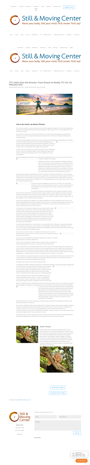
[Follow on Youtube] (22, 438)
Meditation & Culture (59, 34)
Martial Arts (34, 34)
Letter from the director (30, 87)
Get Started (13, 6)
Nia (41, 34)
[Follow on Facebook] (17, 438)
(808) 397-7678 (19, 425)
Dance (27, 34)
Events (43, 6)
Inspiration (35, 6)
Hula (11, 34)
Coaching (76, 34)
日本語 (36, 8)
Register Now (69, 7)
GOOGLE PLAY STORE (58, 393)
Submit (77, 433)
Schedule (21, 6)
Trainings (48, 6)
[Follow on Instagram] (20, 438)
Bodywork (69, 34)
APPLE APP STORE (57, 387)
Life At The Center (41, 87)
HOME (18, 434)
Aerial (16, 34)
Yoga (22, 34)
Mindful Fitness (47, 34)
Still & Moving (13, 87)
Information (27, 6)
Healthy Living (56, 6)
